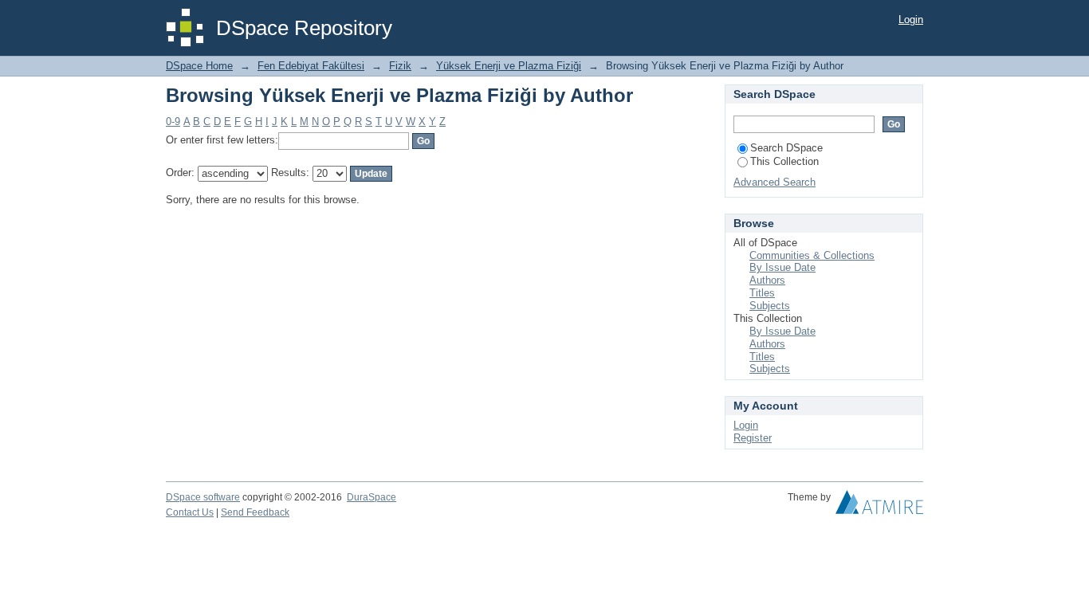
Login (910, 20)
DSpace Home (199, 66)
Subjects (769, 306)
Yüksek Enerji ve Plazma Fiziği (508, 66)
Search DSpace (786, 148)
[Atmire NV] (879, 506)
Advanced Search (774, 182)
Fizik (400, 66)
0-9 (173, 122)
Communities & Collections (812, 255)
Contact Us (190, 512)
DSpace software (203, 497)
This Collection (784, 161)
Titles (762, 293)
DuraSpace (371, 497)
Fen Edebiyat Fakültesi (311, 66)
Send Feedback (255, 512)
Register (752, 438)
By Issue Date (782, 267)
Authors (767, 280)
